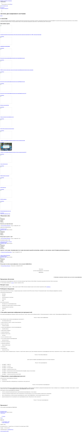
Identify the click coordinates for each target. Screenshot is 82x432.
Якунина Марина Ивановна (5, 225)
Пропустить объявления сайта (5, 213)
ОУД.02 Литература (3, 187)
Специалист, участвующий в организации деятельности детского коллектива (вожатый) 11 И (13, 152)
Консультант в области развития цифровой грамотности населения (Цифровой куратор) (12, 81)
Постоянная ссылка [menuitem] (3, 228)
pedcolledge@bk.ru (10, 429)
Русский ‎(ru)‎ (2, 7)
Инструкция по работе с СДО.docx (6, 241)
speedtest (48, 286)
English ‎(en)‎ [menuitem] (6, 8)
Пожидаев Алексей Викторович (6, 252)
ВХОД (1, 15)
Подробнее (2, 36)
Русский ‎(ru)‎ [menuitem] (2, 8)
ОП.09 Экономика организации (4, 175)
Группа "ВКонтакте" (5, 422)
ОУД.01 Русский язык (3, 199)
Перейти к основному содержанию (6, 0)
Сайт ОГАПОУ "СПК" (6, 421)
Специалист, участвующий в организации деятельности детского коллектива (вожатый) (12, 140)
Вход (11, 4)
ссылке (12, 282)
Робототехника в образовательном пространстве (7, 128)
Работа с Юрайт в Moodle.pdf (5, 255)
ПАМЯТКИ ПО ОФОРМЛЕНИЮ (5, 46)
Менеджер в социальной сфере (4, 105)
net (49, 286)
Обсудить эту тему (3, 229)
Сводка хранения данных (4, 431)
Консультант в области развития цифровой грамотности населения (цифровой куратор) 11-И (13, 93)
